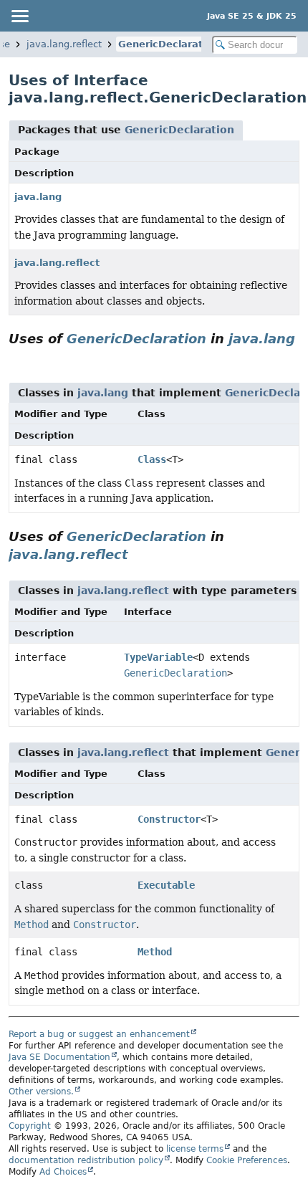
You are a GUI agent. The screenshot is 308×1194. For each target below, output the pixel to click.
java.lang (38, 196)
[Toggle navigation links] (19, 16)
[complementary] (246, 1160)
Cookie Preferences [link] (246, 1160)
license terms (194, 1149)
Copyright (30, 1126)
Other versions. (41, 1091)
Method (155, 951)
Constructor (169, 819)
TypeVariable (158, 657)
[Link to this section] (14, 357)
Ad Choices (63, 1172)
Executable (166, 885)
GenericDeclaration (168, 44)
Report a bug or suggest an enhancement (99, 1034)
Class (152, 459)
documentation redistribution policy (86, 1160)
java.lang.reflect (64, 44)
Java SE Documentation (59, 1057)
